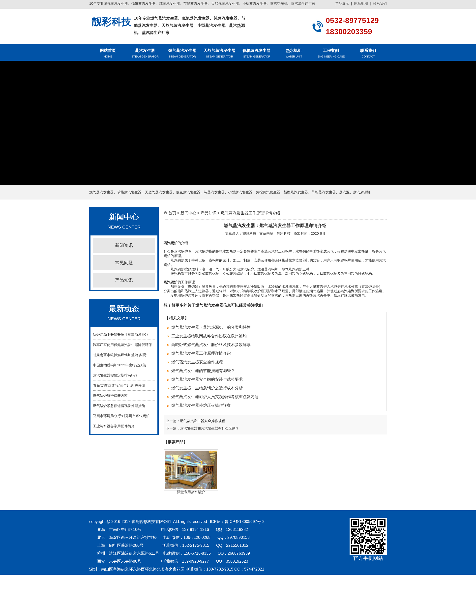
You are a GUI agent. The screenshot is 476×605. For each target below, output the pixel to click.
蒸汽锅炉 (171, 243)
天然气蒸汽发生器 (219, 53)
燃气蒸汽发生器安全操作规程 (197, 362)
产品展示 (342, 3)
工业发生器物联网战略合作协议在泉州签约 (209, 336)
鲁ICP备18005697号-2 (245, 521)
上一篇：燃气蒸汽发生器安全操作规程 (195, 421)
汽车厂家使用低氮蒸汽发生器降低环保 (122, 345)
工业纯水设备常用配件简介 (114, 426)
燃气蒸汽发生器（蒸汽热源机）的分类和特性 (211, 327)
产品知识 (124, 280)
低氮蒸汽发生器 (256, 53)
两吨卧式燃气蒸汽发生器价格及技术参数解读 (211, 345)
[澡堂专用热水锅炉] (191, 488)
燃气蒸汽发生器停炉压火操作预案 (201, 405)
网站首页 (108, 53)
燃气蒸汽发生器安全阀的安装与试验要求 (207, 379)
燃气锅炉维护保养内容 (110, 396)
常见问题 (124, 262)
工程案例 (331, 53)
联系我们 (380, 3)
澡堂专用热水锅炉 (191, 492)
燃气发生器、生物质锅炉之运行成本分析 (207, 388)
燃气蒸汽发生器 (182, 53)
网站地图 (361, 3)
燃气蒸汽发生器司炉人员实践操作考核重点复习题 (215, 397)
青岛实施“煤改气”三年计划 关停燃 (119, 385)
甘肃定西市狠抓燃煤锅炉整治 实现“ (120, 355)
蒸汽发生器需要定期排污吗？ (115, 375)
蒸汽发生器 (145, 53)
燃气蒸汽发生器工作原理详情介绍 (201, 353)
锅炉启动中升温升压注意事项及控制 (121, 335)
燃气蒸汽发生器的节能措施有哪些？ (203, 371)
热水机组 (294, 53)
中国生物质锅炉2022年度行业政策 (119, 365)
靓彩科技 (249, 233)
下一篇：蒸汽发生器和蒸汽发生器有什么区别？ (202, 428)
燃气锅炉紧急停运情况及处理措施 (119, 406)
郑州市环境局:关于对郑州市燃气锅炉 (121, 416)
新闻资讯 (124, 245)
